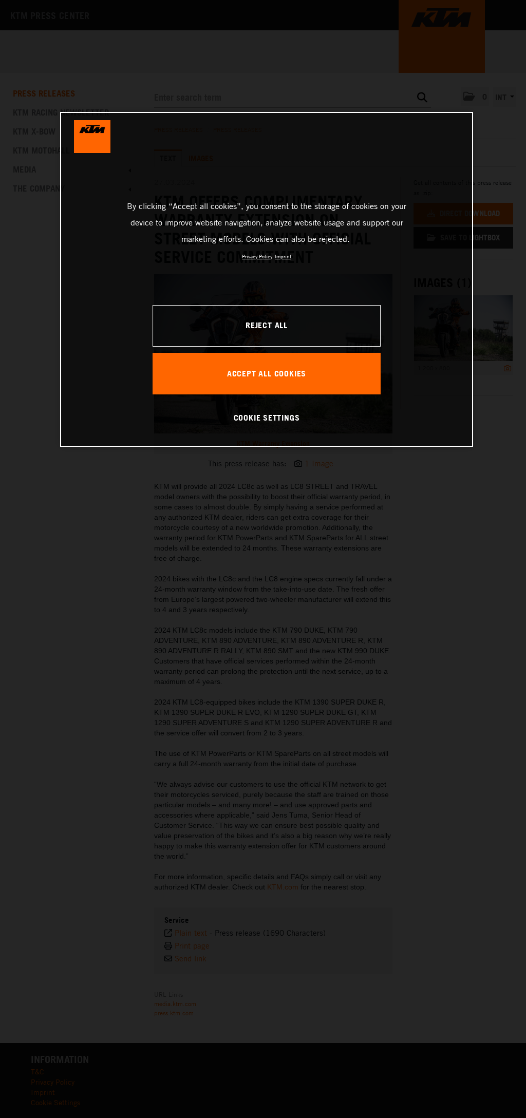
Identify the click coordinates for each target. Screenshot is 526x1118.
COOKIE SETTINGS (267, 417)
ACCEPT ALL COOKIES (266, 373)
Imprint (283, 256)
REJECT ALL (267, 325)
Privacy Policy (257, 256)
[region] (266, 279)
